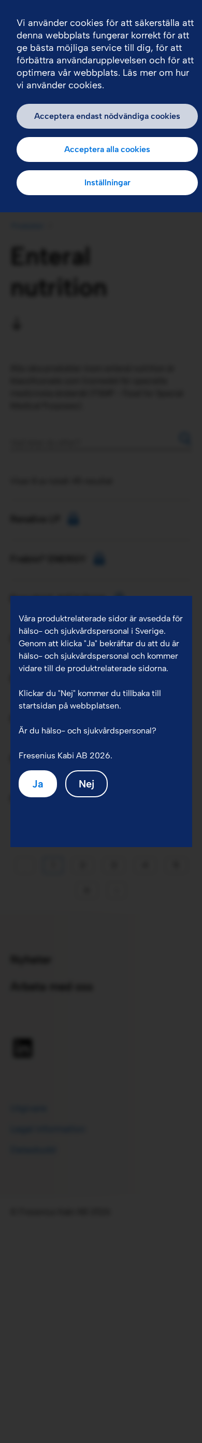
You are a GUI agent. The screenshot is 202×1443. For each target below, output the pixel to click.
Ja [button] (38, 784)
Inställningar (107, 182)
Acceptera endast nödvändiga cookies (107, 116)
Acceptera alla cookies (107, 149)
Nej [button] (86, 784)
